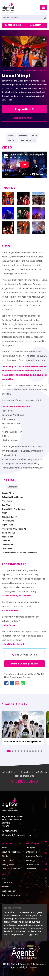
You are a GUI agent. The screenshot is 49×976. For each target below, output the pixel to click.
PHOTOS (23, 135)
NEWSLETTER (12, 908)
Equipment (31, 868)
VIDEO (11, 135)
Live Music (30, 847)
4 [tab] (18, 751)
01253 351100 (14, 25)
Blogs (4, 878)
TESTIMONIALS (28, 140)
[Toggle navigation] (43, 7)
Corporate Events (34, 856)
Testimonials (7, 860)
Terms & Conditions (11, 868)
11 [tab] (38, 751)
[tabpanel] (23, 728)
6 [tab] (24, 751)
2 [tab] (13, 751)
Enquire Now (23, 109)
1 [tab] (9, 751)
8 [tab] (30, 751)
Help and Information (11, 895)
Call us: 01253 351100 (26, 654)
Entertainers (31, 852)
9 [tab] (33, 751)
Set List (12, 140)
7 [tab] (27, 751)
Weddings (30, 860)
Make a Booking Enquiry (24, 663)
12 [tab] (41, 751)
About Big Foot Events (11, 852)
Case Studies (7, 882)
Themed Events (33, 864)
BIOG (34, 135)
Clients (5, 856)
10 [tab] (36, 751)
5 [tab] (21, 751)
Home (4, 847)
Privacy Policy (8, 864)
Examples (12, 486)
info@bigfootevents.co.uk (18, 835)
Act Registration (9, 891)
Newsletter (6, 886)
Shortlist (36, 25)
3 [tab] (15, 751)
